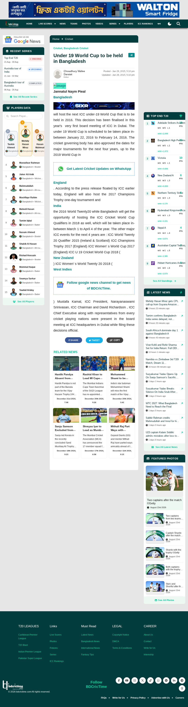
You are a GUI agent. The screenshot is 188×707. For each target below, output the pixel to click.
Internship (149, 654)
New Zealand (63, 258)
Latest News (87, 634)
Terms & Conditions (122, 648)
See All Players (25, 301)
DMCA (115, 641)
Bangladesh (62, 97)
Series (53, 654)
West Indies (62, 269)
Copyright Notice (120, 634)
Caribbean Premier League (27, 636)
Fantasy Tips (87, 654)
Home (29, 24)
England (59, 183)
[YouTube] (127, 680)
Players (128, 24)
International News (90, 648)
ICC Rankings (145, 24)
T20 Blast (23, 645)
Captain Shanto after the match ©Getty (173, 534)
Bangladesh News (90, 641)
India (57, 206)
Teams (73, 24)
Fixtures (54, 648)
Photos (86, 24)
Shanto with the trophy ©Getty (173, 551)
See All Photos (166, 600)
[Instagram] (134, 680)
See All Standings (162, 281)
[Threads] (182, 688)
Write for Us (149, 648)
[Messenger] (166, 680)
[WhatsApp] (158, 680)
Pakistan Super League (30, 658)
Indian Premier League (29, 651)
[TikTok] (150, 680)
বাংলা (159, 24)
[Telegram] (182, 680)
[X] (142, 680)
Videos (99, 24)
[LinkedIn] (174, 680)
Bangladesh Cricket (76, 48)
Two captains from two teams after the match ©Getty (173, 517)
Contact (147, 641)
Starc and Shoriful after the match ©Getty (174, 585)
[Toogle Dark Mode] (169, 24)
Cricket (69, 38)
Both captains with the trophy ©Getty (173, 568)
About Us (148, 634)
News (63, 24)
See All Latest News (167, 447)
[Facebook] (119, 680)
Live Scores (56, 634)
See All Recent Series (25, 97)
